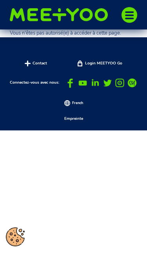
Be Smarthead (132, 83)
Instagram (119, 83)
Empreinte (73, 118)
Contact (40, 63)
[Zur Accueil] (63, 14)
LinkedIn (95, 83)
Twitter (107, 83)
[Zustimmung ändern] (15, 236)
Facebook (70, 83)
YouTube (83, 83)
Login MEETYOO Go (103, 63)
